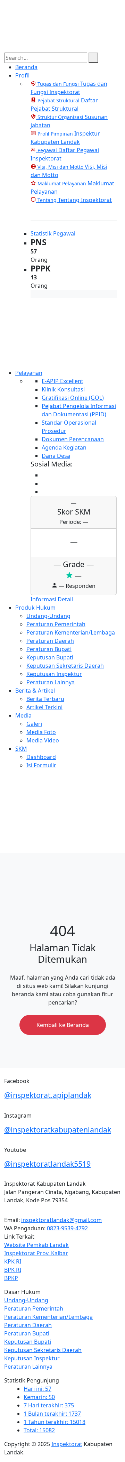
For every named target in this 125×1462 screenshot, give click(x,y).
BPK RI (12, 1270)
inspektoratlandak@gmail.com (61, 1220)
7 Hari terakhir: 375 (49, 1405)
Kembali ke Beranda (62, 1025)
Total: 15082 (39, 1430)
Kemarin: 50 (39, 1397)
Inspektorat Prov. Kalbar (36, 1253)
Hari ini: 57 (37, 1388)
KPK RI (12, 1261)
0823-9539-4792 (67, 1228)
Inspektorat (66, 1444)
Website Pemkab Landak (36, 1245)
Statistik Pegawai (53, 233)
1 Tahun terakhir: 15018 (54, 1422)
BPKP (11, 1278)
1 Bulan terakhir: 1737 (52, 1413)
